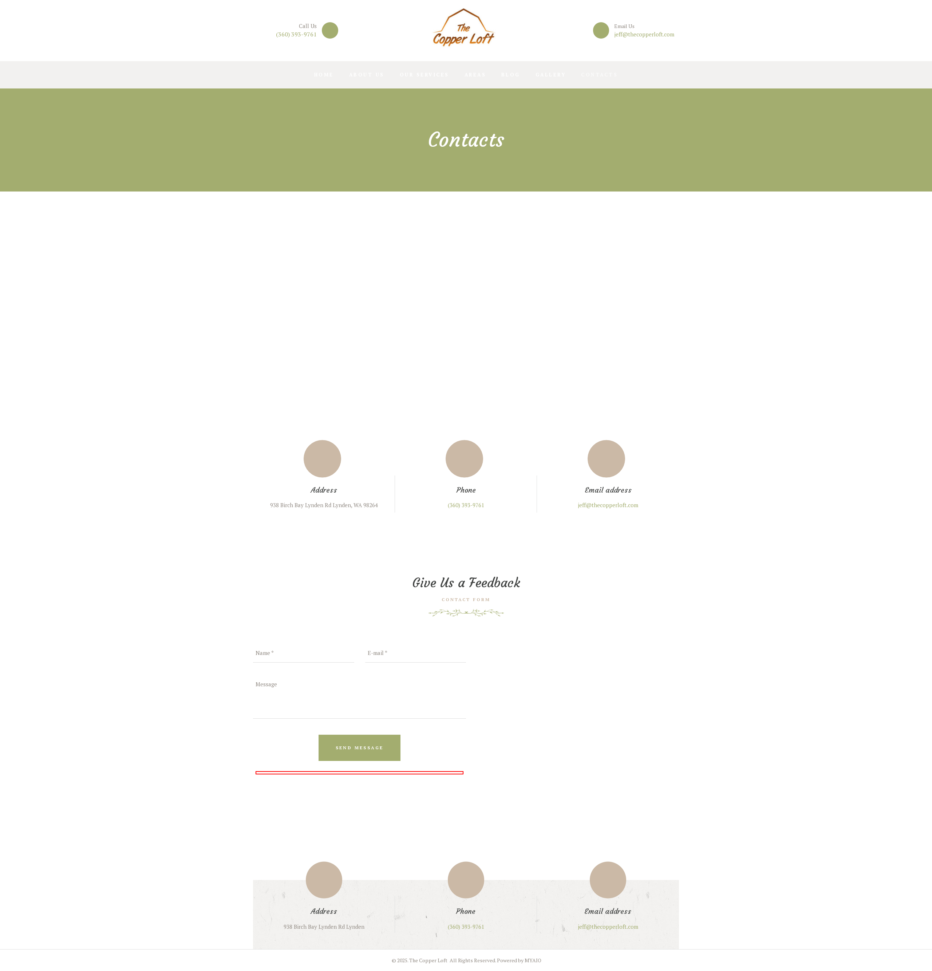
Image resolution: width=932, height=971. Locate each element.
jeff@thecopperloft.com (644, 34)
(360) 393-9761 (296, 34)
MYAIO (533, 960)
